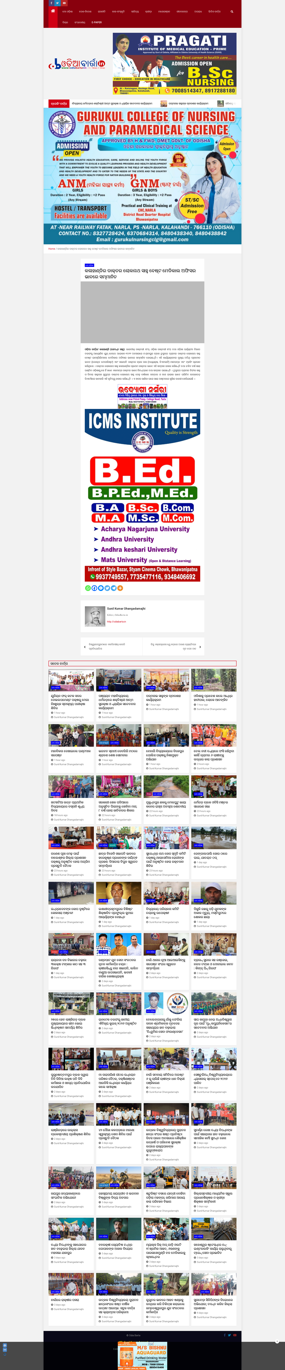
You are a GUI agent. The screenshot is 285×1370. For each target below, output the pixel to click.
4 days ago (202, 1313)
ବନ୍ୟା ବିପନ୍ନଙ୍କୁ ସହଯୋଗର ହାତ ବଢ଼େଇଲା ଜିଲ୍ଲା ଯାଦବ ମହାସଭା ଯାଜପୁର (68, 1249)
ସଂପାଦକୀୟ (80, 22)
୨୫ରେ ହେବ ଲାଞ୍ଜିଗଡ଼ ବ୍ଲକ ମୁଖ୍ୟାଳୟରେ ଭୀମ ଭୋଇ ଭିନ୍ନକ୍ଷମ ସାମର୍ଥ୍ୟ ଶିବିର (68, 1023)
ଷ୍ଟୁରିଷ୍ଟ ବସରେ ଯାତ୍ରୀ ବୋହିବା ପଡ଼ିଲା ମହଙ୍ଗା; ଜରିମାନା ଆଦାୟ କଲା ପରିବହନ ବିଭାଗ (165, 1197)
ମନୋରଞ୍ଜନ (164, 11)
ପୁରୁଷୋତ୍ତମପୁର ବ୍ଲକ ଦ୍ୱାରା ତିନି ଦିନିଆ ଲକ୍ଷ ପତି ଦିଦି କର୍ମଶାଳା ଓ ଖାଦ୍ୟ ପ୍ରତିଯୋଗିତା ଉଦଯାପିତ (70, 1081)
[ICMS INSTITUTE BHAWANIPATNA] (142, 410)
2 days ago (107, 981)
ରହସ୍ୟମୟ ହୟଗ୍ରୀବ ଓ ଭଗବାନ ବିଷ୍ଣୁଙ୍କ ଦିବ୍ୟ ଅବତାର (119, 1195)
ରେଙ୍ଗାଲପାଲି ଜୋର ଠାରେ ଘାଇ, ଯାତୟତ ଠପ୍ (210, 856)
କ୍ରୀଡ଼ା (148, 11)
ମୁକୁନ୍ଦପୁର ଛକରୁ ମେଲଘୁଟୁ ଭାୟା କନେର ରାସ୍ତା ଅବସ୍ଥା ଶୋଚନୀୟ (166, 804)
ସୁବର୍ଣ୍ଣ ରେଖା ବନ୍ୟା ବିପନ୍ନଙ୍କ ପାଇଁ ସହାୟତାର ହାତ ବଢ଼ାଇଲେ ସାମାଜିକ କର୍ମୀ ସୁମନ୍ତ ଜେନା (213, 1134)
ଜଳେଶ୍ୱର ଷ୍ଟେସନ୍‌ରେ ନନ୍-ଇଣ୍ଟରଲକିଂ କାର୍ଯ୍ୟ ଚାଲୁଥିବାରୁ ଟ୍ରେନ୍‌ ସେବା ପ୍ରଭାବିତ (213, 1249)
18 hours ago (61, 815)
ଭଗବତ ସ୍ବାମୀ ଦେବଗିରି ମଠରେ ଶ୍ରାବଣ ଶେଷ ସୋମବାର (118, 753)
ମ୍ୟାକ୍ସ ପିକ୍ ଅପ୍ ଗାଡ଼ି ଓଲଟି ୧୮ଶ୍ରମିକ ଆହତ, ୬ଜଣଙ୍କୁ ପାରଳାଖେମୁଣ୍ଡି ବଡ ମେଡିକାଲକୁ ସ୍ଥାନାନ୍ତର (165, 1251)
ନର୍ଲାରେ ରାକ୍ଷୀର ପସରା (65, 1300)
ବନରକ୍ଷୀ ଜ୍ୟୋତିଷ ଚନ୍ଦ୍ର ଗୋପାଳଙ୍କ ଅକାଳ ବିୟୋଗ (116, 1247)
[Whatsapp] (88, 588)
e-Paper (97, 22)
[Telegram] (114, 588)
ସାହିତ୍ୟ (135, 11)
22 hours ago (108, 815)
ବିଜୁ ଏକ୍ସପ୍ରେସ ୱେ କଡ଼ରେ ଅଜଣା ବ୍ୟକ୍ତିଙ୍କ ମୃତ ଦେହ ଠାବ (173, 646)
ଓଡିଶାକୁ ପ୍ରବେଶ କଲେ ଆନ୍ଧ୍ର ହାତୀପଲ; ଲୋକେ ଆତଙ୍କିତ (213, 698)
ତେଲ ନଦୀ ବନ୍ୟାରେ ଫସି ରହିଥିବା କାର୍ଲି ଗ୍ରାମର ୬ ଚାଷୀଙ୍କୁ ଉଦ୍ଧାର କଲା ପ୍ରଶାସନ (214, 755)
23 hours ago (203, 811)
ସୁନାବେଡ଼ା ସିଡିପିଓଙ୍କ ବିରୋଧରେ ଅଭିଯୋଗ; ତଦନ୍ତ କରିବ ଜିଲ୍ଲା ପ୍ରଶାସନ (213, 1304)
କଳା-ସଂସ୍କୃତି (118, 11)
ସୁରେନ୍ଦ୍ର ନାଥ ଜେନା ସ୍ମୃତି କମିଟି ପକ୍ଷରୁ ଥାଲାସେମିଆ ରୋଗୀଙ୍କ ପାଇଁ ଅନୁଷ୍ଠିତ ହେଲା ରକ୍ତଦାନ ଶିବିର (166, 860)
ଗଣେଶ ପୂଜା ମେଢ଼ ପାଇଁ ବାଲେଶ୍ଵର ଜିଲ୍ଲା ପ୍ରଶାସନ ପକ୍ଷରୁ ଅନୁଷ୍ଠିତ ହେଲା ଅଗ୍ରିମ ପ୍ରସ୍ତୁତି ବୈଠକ (70, 860)
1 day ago (202, 862)
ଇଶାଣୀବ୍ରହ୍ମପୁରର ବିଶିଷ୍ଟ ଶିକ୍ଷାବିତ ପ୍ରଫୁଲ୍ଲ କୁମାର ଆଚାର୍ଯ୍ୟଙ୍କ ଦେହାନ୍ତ (116, 913)
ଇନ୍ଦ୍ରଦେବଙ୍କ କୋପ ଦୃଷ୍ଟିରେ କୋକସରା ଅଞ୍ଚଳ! (70, 911)
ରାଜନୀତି (102, 11)
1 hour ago (59, 712)
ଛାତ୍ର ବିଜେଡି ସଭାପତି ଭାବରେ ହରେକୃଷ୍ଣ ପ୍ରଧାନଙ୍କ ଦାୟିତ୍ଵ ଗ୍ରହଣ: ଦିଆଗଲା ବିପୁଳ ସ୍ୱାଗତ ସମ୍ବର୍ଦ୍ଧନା (118, 860)
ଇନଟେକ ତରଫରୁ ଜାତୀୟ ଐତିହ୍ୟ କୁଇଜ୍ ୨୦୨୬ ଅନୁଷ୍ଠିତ (118, 1021)
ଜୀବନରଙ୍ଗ (182, 11)
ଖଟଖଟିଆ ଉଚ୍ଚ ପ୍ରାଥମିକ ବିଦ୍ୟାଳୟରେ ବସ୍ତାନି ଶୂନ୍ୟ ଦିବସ (67, 806)
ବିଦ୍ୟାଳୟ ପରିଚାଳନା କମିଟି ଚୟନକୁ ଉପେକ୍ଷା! (162, 911)
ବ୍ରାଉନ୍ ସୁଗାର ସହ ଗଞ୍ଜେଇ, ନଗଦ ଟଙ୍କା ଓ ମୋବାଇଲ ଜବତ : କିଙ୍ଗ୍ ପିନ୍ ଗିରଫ (213, 964)
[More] (120, 588)
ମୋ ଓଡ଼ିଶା (68, 11)
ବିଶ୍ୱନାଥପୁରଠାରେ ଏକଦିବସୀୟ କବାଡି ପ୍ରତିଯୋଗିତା (107, 646)
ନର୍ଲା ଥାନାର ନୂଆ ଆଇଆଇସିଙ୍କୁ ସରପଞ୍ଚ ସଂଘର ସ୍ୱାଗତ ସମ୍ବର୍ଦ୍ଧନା (165, 964)
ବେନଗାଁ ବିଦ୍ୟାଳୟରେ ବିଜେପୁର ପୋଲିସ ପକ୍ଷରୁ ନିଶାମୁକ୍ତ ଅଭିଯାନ (165, 755)
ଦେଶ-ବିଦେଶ (85, 11)
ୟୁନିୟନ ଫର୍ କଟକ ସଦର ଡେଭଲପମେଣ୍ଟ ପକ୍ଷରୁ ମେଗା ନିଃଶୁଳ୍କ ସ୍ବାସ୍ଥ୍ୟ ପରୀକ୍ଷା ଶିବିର (70, 702)
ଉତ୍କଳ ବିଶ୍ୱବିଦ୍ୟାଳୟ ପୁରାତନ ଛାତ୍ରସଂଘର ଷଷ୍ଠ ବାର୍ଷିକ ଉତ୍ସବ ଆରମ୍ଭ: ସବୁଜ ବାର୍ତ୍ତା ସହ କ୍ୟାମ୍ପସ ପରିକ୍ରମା (118, 1306)
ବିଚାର (65, 22)
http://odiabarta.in (116, 621)
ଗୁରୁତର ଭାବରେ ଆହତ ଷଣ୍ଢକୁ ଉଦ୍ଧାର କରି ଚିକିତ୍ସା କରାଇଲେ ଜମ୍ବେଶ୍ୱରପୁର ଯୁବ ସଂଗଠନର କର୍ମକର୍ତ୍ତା (165, 1306)
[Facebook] (94, 588)
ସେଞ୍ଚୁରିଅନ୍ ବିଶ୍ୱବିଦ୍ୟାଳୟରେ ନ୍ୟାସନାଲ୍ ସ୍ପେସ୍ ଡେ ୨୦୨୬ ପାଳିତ (213, 1079)
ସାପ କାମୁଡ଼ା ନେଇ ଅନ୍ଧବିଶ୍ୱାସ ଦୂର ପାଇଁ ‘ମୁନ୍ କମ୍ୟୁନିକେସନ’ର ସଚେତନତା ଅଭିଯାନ (213, 1023)
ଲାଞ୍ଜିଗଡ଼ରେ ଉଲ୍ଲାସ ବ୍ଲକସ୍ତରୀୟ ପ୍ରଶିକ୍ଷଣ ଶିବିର (70, 1132)
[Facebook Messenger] (101, 588)
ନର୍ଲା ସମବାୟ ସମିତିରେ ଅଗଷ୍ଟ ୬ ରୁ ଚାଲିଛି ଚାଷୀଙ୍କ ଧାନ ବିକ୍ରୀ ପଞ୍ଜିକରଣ (165, 1079)
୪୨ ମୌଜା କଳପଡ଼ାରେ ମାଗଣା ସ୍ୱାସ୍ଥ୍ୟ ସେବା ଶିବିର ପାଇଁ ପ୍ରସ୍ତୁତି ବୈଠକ (116, 1134)
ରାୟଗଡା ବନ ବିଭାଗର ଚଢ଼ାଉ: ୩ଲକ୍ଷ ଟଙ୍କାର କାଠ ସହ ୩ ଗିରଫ (69, 964)
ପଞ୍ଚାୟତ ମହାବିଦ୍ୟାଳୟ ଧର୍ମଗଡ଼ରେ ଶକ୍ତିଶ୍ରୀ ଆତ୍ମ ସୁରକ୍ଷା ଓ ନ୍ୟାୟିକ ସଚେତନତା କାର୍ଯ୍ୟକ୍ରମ (117, 702)
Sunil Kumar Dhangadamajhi (126, 608)
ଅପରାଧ (198, 11)
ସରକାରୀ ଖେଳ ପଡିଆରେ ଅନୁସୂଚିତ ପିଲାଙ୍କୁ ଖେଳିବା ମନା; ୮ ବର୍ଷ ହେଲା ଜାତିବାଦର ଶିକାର (118, 806)
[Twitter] (107, 588)
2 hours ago (203, 764)
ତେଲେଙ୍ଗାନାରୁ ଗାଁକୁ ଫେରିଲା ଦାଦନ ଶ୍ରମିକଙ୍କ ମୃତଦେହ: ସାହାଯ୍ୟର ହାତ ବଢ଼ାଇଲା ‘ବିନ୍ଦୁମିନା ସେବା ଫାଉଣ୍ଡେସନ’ (164, 1026)
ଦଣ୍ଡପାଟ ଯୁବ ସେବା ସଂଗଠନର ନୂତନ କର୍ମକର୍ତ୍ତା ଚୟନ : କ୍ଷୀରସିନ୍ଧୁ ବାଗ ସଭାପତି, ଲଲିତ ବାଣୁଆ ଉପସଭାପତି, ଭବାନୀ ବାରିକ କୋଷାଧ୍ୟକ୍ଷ (118, 968)
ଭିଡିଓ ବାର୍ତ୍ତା (214, 11)
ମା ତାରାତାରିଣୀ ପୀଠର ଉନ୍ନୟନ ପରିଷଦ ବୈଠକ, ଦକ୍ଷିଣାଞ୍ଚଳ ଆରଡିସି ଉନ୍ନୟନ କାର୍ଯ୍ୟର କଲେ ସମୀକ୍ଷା (117, 1081)
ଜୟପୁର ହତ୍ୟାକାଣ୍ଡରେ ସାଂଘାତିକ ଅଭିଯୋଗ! (65, 1195)
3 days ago (107, 1202)
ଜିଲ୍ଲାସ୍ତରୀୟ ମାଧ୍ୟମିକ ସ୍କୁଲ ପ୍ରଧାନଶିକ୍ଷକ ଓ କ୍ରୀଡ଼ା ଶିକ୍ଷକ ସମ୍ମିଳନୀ (213, 1197)
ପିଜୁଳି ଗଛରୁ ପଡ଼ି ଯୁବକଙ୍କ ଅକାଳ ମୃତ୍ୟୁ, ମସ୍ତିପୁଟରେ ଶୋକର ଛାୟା (210, 913)
